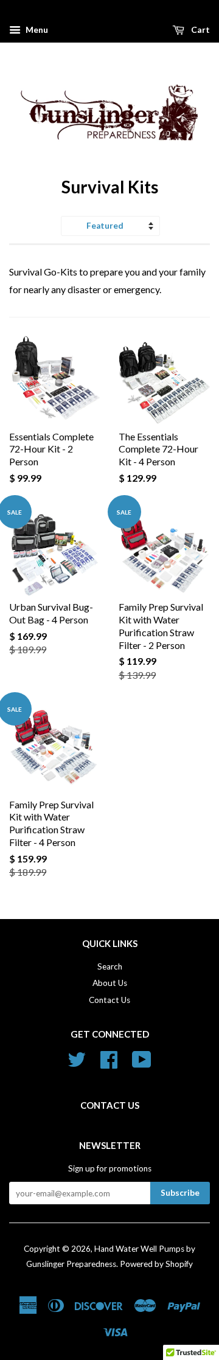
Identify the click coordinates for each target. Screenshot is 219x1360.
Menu (36, 29)
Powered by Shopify (156, 1264)
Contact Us (109, 1000)
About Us (109, 983)
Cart (199, 29)
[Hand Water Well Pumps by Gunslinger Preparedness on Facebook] (109, 1064)
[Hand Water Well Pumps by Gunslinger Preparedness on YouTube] (141, 1064)
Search (109, 966)
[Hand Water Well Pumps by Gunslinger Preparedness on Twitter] (77, 1064)
